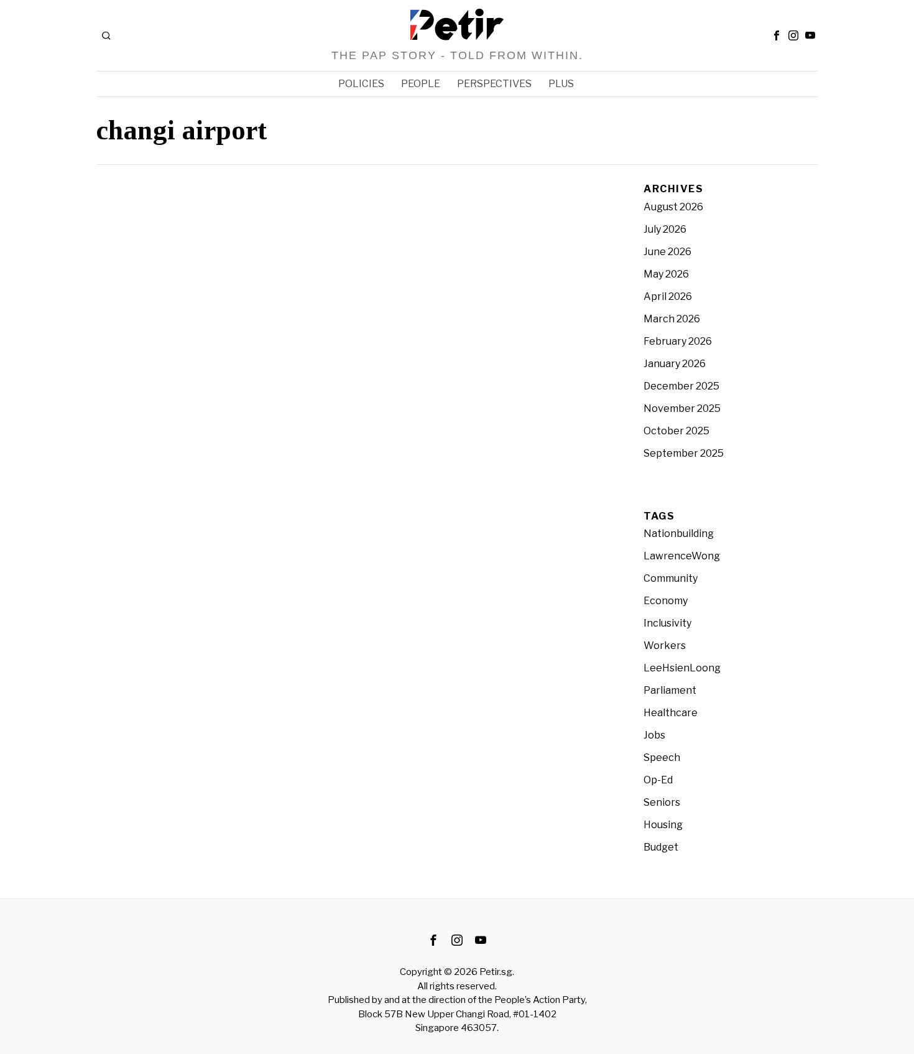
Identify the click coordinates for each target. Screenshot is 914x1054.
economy (666, 601)
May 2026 (666, 274)
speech (662, 757)
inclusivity (667, 623)
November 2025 (682, 408)
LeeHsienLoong (682, 668)
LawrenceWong (682, 556)
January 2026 (675, 364)
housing (663, 825)
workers (665, 645)
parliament (670, 690)
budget (661, 847)
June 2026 (667, 252)
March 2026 (672, 319)
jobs (654, 735)
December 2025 (681, 386)
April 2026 (668, 296)
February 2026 (678, 341)
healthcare (671, 713)
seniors (662, 802)
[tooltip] (776, 35)
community (671, 578)
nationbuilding (679, 533)
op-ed (658, 780)
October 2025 (676, 431)
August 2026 (673, 207)
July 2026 (665, 229)
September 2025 (684, 453)
